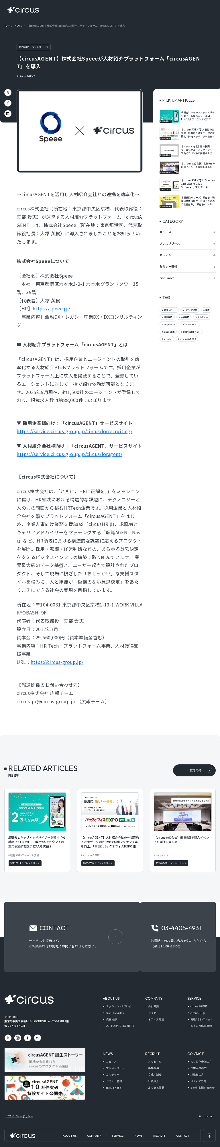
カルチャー (167, 255)
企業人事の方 (198, 1068)
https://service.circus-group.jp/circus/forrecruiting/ (74, 431)
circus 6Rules (115, 1013)
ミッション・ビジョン (119, 1006)
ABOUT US (69, 1136)
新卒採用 (168, 317)
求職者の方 (197, 1074)
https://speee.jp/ (51, 308)
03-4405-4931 (16, 1026)
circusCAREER (188, 338)
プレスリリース (40, 47)
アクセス (153, 1013)
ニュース (165, 232)
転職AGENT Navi (191, 331)
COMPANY (94, 1136)
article (168, 338)
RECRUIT (159, 1136)
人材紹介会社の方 (201, 1062)
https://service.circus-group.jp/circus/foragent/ (69, 454)
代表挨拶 (111, 1019)
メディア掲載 (190, 310)
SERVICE (117, 1136)
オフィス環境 (156, 1019)
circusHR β (197, 1013)
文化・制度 (155, 1074)
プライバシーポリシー (19, 1116)
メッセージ (155, 1062)
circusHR (169, 331)
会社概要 (153, 1006)
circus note (167, 278)
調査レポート (170, 310)
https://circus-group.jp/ (57, 661)
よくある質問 (156, 1088)
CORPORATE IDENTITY (120, 1026)
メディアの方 (198, 1081)
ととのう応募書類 (201, 1026)
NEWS (138, 1136)
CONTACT (182, 1136)
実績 (207, 310)
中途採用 (184, 317)
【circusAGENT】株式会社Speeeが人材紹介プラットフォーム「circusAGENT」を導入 (76, 26)
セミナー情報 (168, 266)
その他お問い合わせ (202, 1088)
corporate (169, 324)
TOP (6, 26)
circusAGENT (27, 76)
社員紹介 (153, 1081)
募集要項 (153, 1068)
